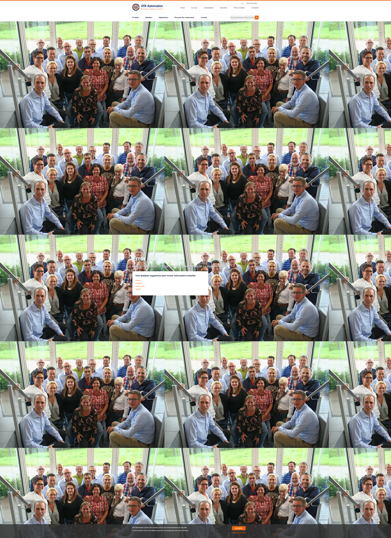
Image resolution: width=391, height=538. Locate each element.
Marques (149, 17)
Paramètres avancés (239, 533)
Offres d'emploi (239, 8)
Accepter (239, 528)
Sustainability (209, 8)
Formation (255, 8)
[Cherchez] (257, 17)
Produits (135, 17)
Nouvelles (223, 8)
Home (182, 8)
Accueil (138, 280)
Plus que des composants (184, 17)
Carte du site (139, 286)
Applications (163, 17)
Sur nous (194, 8)
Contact (204, 17)
